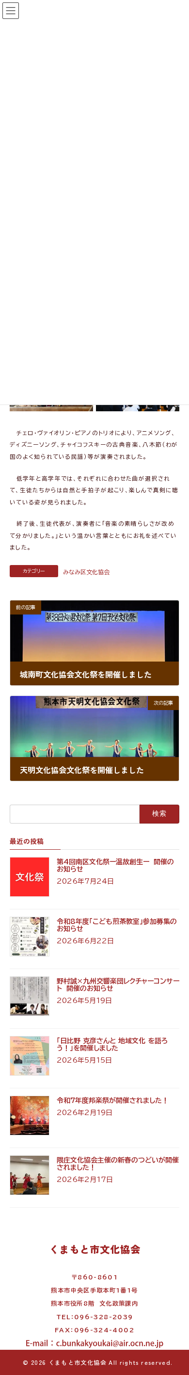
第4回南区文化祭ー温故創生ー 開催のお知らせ (115, 865)
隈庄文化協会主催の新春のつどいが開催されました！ (118, 1164)
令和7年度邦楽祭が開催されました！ (113, 1100)
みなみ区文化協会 (86, 572)
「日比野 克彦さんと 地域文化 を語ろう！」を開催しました (112, 1044)
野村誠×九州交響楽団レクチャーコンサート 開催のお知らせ (118, 985)
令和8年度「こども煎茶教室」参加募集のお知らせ (117, 925)
